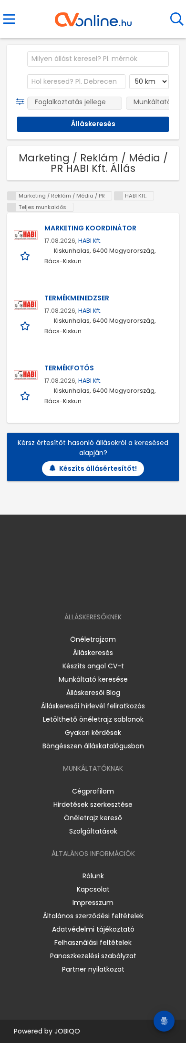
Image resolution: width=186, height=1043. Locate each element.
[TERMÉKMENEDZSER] (26, 305)
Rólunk (93, 876)
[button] (22, 102)
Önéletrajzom (93, 639)
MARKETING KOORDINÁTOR (90, 228)
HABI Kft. (90, 241)
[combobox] (98, 59)
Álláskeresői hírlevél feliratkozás (93, 706)
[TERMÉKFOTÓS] (26, 375)
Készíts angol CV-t (93, 666)
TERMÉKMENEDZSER (76, 298)
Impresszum (93, 902)
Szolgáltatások (93, 831)
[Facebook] (71, 589)
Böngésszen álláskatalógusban (93, 746)
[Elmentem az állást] (26, 255)
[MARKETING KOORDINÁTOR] (26, 235)
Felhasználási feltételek (93, 942)
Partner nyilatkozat (93, 969)
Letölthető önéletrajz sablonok (93, 719)
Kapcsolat (93, 889)
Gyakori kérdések (93, 732)
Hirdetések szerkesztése (93, 804)
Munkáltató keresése (93, 679)
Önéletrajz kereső (93, 818)
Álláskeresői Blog (93, 692)
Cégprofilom (93, 791)
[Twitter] (117, 589)
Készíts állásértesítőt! (98, 468)
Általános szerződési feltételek (93, 916)
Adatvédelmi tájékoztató (93, 929)
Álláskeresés (93, 652)
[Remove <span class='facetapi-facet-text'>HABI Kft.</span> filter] (118, 196)
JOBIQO (67, 1031)
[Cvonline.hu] (93, 16)
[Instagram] (87, 589)
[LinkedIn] (103, 589)
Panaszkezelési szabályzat (93, 956)
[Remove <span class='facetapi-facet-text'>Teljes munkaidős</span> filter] (12, 207)
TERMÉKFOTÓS (69, 368)
